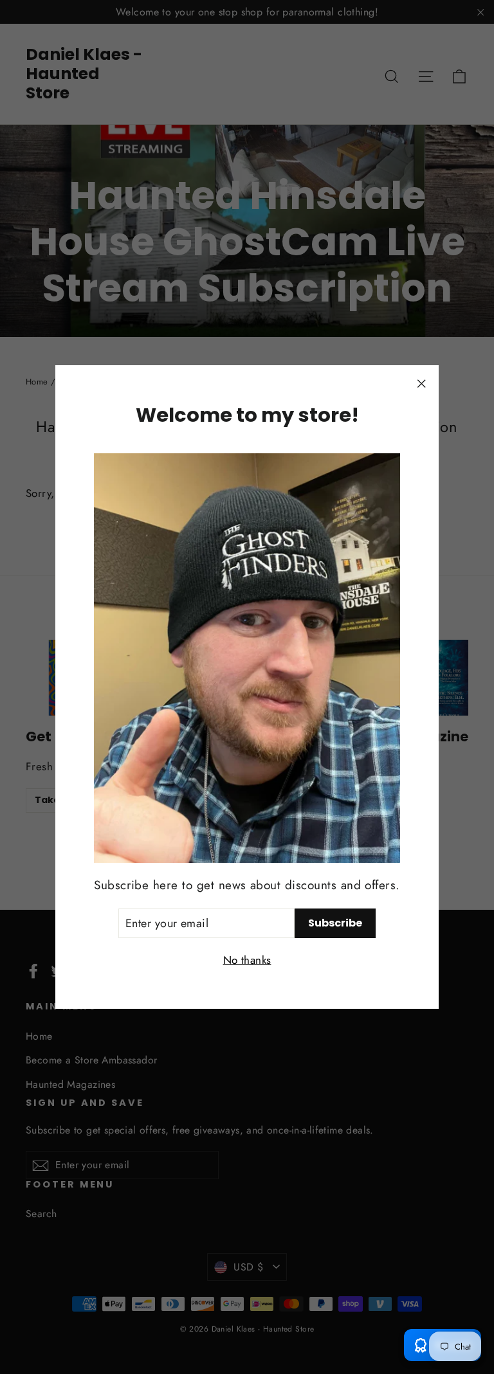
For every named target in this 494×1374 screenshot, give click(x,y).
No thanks (247, 960)
